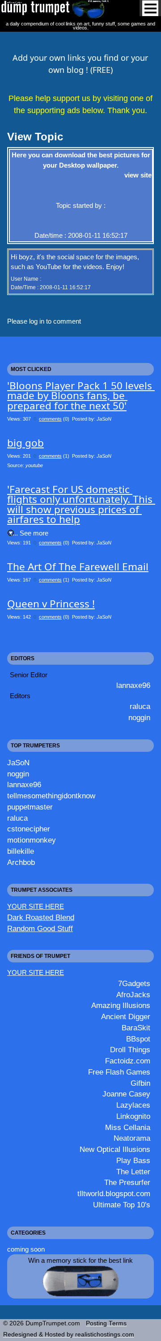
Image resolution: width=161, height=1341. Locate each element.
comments (50, 419)
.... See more (29, 533)
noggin (139, 717)
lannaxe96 (133, 685)
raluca (140, 706)
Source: (25, 465)
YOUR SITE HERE (35, 906)
